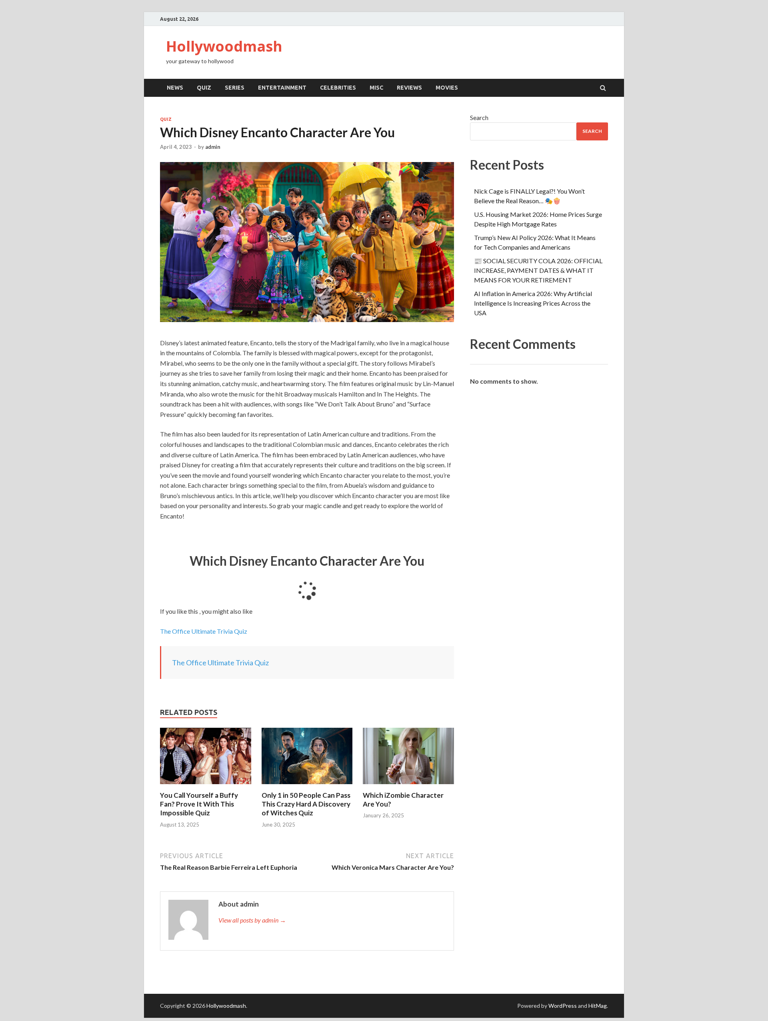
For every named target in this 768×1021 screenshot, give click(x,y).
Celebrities (338, 87)
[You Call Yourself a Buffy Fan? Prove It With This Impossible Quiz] (205, 786)
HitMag (597, 1005)
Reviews (409, 87)
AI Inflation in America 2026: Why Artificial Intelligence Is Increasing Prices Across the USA (533, 303)
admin (212, 147)
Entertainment (282, 87)
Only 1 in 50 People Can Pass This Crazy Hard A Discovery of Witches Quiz (306, 804)
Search (479, 117)
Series (234, 87)
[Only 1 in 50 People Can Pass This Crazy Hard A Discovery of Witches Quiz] (307, 786)
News (175, 87)
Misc (376, 87)
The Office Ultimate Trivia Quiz (203, 631)
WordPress (562, 1005)
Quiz (204, 87)
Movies (447, 87)
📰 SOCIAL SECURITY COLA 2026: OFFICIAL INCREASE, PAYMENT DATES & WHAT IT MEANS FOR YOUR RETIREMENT (538, 270)
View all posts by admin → (252, 920)
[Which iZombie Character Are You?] (408, 786)
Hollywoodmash (224, 46)
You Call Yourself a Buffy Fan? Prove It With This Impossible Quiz (199, 804)
